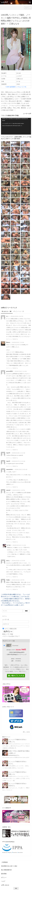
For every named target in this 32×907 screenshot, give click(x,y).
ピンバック (19, 311)
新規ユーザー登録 (7, 634)
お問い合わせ (5, 885)
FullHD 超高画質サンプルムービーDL (16, 87)
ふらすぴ (4, 2)
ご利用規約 (4, 862)
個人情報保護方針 (6, 870)
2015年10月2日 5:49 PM (18, 580)
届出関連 (3, 873)
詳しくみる (26, 732)
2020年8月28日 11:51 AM (18, 453)
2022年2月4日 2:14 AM (21, 371)
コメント (7, 311)
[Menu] (30, 2)
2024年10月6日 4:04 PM (17, 316)
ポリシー (3, 877)
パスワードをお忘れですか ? (10, 636)
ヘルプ (3, 881)
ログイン (27, 7)
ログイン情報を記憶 (10, 628)
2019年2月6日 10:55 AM (21, 469)
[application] (16, 126)
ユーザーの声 (27, 113)
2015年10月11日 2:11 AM (19, 545)
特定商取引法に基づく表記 (9, 866)
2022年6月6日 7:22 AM (18, 342)
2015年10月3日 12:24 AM (18, 560)
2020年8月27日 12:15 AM (18, 461)
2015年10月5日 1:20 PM (18, 490)
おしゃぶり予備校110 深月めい (17, 739)
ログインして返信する (12, 339)
